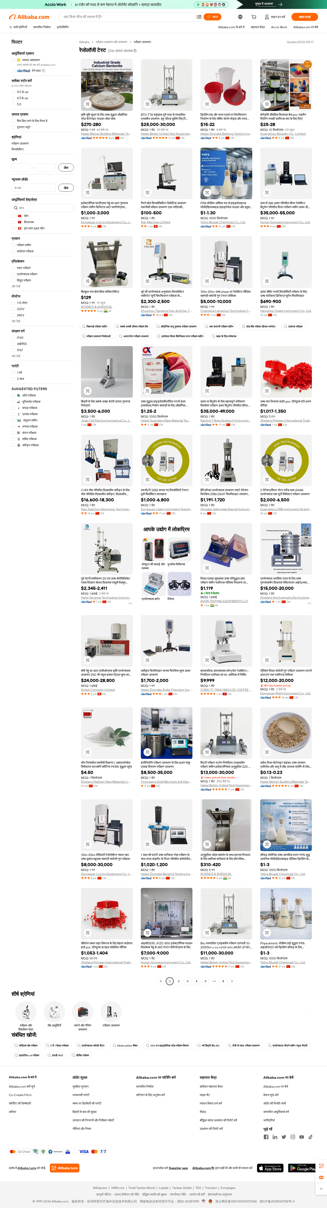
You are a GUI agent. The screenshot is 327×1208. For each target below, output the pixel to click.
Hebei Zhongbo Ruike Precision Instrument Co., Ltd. (167, 690)
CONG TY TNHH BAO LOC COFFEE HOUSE (226, 690)
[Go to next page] (232, 981)
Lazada (163, 1188)
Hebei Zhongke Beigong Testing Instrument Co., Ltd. (226, 134)
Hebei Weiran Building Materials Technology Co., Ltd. (107, 134)
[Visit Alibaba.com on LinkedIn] (275, 1137)
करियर (12, 1112)
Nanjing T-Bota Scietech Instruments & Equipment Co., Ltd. (226, 420)
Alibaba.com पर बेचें (275, 1086)
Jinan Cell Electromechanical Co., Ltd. (107, 420)
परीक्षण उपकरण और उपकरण (111, 42)
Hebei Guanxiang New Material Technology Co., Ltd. (167, 420)
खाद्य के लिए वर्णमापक (226, 336)
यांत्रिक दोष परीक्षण (28, 1045)
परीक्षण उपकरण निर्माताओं (99, 336)
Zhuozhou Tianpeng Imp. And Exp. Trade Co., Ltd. (167, 311)
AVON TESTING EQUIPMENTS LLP (224, 601)
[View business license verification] (204, 1201)
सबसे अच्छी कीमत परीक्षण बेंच (134, 326)
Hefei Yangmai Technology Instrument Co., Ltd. (107, 597)
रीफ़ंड (203, 1112)
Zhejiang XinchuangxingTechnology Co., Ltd (286, 597)
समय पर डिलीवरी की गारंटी (87, 1103)
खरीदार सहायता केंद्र (211, 1086)
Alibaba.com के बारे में (22, 1077)
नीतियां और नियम (82, 1128)
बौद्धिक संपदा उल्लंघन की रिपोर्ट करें (218, 1120)
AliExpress (100, 1188)
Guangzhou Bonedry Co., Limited (283, 134)
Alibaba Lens (27, 1168)
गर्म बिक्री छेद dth (211, 1045)
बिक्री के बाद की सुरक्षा (85, 1112)
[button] (199, 17)
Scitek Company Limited (98, 690)
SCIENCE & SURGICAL (96, 307)
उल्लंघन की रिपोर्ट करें (211, 1128)
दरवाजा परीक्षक (295, 326)
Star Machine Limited (155, 222)
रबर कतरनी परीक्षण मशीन (221, 326)
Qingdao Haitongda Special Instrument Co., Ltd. (226, 509)
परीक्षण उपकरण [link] (142, 42)
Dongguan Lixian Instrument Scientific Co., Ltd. (167, 509)
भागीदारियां (269, 1120)
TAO (198, 1188)
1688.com (118, 1188)
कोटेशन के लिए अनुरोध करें (150, 1095)
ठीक (66, 167)
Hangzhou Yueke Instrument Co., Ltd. (285, 311)
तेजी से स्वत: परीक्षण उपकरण (246, 1045)
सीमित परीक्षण (82, 1055)
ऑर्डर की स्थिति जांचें (274, 1103)
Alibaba (84, 42)
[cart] (254, 17)
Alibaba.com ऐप (203, 1168)
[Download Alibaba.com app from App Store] (270, 1168)
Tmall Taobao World (141, 1188)
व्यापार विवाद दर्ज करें (211, 1103)
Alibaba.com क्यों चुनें (22, 1086)
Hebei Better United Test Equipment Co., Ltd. (167, 134)
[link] (321, 1166)
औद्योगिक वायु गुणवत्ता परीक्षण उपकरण (178, 326)
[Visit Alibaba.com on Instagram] (292, 1137)
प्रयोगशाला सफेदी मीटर (93, 1045)
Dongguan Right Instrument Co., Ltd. (285, 693)
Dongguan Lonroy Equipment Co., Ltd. (107, 222)
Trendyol (211, 1188)
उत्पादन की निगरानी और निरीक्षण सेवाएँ (93, 1120)
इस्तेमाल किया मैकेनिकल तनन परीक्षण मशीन (182, 336)
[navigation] (43, 512)
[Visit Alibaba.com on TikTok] (310, 1137)
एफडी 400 (57, 1055)
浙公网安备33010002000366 (236, 1201)
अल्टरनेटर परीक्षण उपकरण (136, 336)
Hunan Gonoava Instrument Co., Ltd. (285, 222)
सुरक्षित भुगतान (81, 1086)
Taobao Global (182, 1188)
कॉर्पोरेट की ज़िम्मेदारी (20, 1103)
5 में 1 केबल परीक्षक (59, 1045)
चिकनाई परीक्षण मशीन (97, 326)
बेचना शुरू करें (271, 1095)
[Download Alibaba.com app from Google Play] (303, 1168)
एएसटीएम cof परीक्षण (29, 1055)
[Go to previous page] (161, 981)
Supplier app (178, 1168)
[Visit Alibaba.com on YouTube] (301, 1137)
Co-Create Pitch (20, 1095)
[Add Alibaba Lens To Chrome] (64, 1168)
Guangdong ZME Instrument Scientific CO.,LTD (286, 509)
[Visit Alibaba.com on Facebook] (266, 1137)
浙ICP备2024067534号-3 (277, 1201)
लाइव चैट (205, 1095)
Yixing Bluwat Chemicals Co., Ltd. (223, 222)
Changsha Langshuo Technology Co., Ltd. (226, 311)
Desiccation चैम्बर (127, 1045)
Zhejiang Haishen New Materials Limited (107, 781)
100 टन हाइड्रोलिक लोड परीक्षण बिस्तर (169, 1045)
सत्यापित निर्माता (144, 1086)
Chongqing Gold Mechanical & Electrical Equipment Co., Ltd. (167, 781)
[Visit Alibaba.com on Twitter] (284, 1137)
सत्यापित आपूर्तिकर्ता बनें (276, 1112)
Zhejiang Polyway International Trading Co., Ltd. (286, 420)
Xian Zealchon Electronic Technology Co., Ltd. (107, 509)
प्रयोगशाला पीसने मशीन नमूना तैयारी (289, 1045)
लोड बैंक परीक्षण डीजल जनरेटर (260, 326)
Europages (228, 1188)
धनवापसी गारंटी (81, 1095)
